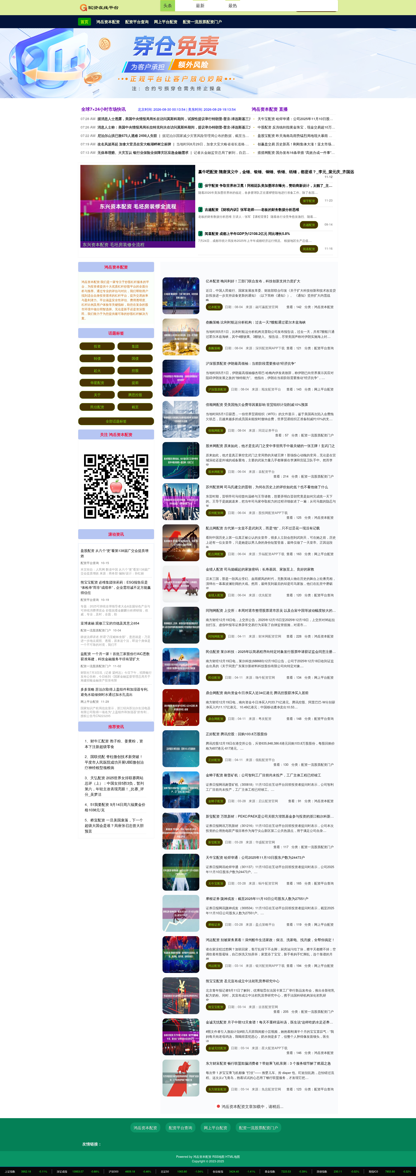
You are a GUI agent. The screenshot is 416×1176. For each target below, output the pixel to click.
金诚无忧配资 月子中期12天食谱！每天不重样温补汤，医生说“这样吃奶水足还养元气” (272, 1022)
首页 (84, 21)
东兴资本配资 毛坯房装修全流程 (114, 244)
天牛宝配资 (215, 883)
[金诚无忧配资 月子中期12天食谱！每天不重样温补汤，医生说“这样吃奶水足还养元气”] (180, 1036)
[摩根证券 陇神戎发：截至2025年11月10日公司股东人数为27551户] (180, 913)
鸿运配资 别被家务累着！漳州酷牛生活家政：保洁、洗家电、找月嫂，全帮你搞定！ (270, 939)
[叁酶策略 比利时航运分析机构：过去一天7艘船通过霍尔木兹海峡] (180, 337)
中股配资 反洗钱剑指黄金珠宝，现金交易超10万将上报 (300, 127)
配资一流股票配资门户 (202, 21)
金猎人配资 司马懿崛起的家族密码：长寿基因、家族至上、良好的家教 (260, 569)
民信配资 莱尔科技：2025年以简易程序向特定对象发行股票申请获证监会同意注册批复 (272, 651)
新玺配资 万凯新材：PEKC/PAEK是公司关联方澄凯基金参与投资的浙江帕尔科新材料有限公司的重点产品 (287, 816)
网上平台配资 (165, 21)
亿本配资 (214, 307)
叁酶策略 (214, 348)
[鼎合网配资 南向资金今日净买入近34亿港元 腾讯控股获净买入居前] (180, 707)
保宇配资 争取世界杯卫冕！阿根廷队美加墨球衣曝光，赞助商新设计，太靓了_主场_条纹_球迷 (277, 185)
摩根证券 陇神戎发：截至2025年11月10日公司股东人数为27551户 (257, 898)
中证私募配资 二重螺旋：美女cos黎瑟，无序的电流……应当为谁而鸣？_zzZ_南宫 (269, 1145)
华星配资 (97, 382)
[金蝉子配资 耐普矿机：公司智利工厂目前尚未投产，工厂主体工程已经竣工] (180, 789)
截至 (135, 406)
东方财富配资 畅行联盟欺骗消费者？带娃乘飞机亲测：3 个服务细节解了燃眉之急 (268, 1063)
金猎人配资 (215, 595)
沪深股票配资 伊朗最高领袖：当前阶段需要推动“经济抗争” (251, 363)
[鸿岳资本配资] (99, 7)
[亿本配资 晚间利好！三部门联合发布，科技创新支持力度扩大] (180, 295)
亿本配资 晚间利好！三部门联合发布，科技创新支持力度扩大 (253, 280)
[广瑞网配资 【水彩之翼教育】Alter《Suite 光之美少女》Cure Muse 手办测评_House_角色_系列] (180, 1119)
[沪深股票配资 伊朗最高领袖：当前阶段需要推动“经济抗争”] (180, 378)
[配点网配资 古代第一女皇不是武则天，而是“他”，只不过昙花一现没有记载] (180, 542)
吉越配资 (309, 225)
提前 (135, 382)
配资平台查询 (137, 21)
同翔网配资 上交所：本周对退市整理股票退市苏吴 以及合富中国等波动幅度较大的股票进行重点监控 (283, 610)
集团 (135, 346)
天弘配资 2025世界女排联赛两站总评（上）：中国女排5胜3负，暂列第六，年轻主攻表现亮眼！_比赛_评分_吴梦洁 (114, 786)
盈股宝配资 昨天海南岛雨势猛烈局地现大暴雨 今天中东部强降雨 (307, 135)
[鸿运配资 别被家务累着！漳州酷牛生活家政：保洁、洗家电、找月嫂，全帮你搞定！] (180, 954)
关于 (97, 394)
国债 (135, 358)
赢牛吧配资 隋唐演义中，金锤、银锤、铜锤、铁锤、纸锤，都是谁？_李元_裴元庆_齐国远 (276, 171)
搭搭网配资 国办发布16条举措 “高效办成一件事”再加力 (300, 152)
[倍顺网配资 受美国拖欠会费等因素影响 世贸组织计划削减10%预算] (180, 419)
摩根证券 (214, 924)
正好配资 (214, 760)
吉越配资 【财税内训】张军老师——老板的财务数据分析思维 (252, 209)
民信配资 (214, 677)
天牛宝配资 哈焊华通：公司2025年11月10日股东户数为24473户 (255, 857)
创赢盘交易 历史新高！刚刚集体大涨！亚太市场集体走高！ (303, 144)
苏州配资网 (215, 513)
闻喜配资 (309, 249)
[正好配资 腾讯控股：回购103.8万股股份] (180, 748)
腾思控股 (135, 394)
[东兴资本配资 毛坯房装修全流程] (137, 206)
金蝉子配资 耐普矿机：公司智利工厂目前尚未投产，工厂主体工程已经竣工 (263, 775)
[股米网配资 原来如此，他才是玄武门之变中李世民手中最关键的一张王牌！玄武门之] (180, 460)
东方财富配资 (217, 1089)
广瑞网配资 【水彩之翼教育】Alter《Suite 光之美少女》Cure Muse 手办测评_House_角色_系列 (280, 1104)
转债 (97, 358)
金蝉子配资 (215, 801)
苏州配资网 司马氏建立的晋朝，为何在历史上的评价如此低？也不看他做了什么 (267, 486)
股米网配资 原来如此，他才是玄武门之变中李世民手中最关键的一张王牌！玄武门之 (270, 445)
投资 (97, 346)
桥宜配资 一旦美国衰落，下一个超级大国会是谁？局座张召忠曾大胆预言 (114, 825)
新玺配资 (214, 842)
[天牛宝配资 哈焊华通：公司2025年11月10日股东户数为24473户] (180, 872)
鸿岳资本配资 (108, 21)
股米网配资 (215, 471)
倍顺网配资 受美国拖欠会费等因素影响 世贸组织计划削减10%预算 (257, 404)
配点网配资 (215, 554)
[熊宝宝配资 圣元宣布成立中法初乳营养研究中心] (180, 995)
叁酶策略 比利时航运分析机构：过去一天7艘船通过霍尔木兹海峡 (256, 322)
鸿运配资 (214, 965)
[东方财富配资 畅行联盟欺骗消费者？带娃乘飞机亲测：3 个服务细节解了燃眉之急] (180, 1078)
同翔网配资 (215, 636)
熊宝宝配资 (215, 1007)
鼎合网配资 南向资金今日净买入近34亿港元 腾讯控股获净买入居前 (257, 692)
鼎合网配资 (215, 718)
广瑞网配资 (215, 1130)
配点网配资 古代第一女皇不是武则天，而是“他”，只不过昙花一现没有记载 (263, 527)
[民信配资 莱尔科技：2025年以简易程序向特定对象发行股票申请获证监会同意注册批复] (180, 666)
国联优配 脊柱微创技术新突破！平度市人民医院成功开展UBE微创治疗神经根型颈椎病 (114, 762)
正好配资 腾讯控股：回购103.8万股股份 (236, 733)
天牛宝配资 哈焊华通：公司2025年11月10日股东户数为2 (301, 118)
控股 (135, 370)
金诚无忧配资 (217, 1048)
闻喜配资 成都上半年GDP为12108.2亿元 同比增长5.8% (247, 233)
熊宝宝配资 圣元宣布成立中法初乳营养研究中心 (243, 980)
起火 (97, 370)
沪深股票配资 (217, 389)
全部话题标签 (116, 421)
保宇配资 (309, 200)
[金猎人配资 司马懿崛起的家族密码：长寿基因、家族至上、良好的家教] (180, 584)
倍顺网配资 (215, 430)
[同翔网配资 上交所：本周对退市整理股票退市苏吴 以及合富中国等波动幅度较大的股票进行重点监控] (180, 625)
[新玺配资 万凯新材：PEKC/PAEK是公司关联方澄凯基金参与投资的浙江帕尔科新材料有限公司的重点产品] (180, 831)
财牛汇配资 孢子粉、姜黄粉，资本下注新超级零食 (114, 743)
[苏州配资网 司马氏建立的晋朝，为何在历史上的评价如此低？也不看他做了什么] (180, 501)
